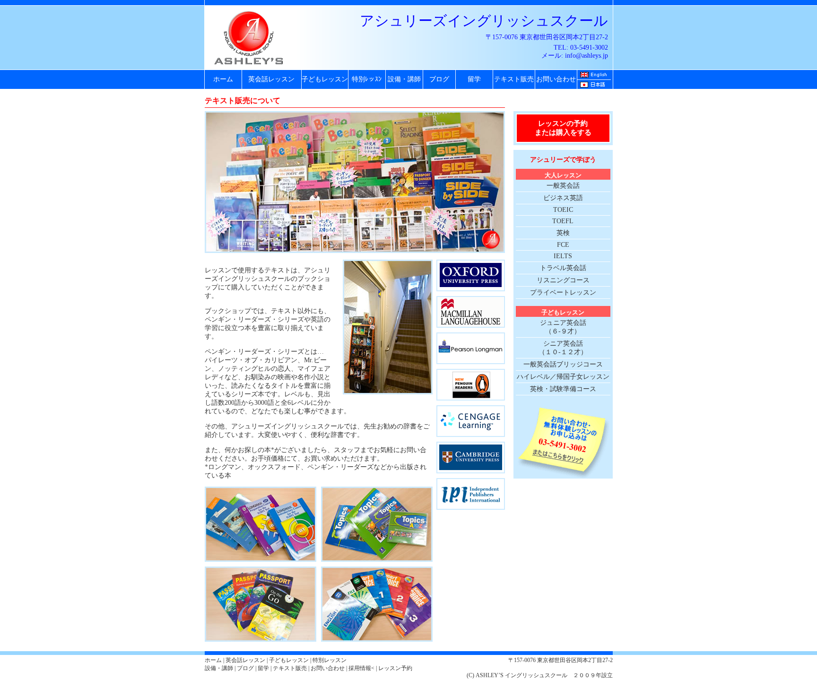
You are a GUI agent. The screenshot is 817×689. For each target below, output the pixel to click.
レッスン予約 (395, 668)
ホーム (223, 79)
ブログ (439, 79)
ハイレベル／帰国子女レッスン (563, 376)
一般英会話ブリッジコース (563, 364)
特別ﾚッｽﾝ (367, 79)
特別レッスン (330, 660)
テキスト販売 (514, 79)
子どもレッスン (325, 79)
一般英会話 (563, 185)
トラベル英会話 (563, 267)
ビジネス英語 (563, 197)
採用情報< (361, 668)
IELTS (563, 256)
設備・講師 (404, 79)
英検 (563, 232)
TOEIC (563, 209)
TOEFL (563, 221)
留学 (474, 79)
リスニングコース (563, 280)
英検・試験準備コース (563, 388)
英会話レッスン (271, 79)
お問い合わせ (556, 79)
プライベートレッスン (563, 292)
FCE (563, 244)
